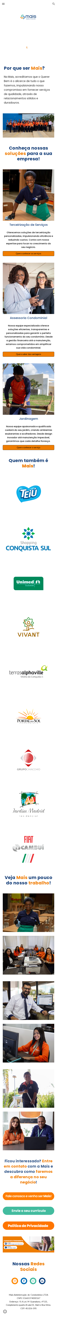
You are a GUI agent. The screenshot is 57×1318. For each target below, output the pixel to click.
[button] (3, 4)
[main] (28, 68)
